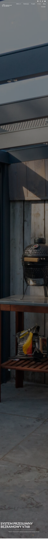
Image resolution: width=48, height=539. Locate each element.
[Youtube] (45, 1)
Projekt (33, 4)
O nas (39, 4)
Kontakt (43, 6)
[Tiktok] (42, 1)
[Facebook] (37, 1)
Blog (44, 4)
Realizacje (26, 4)
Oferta (18, 4)
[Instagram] (40, 1)
